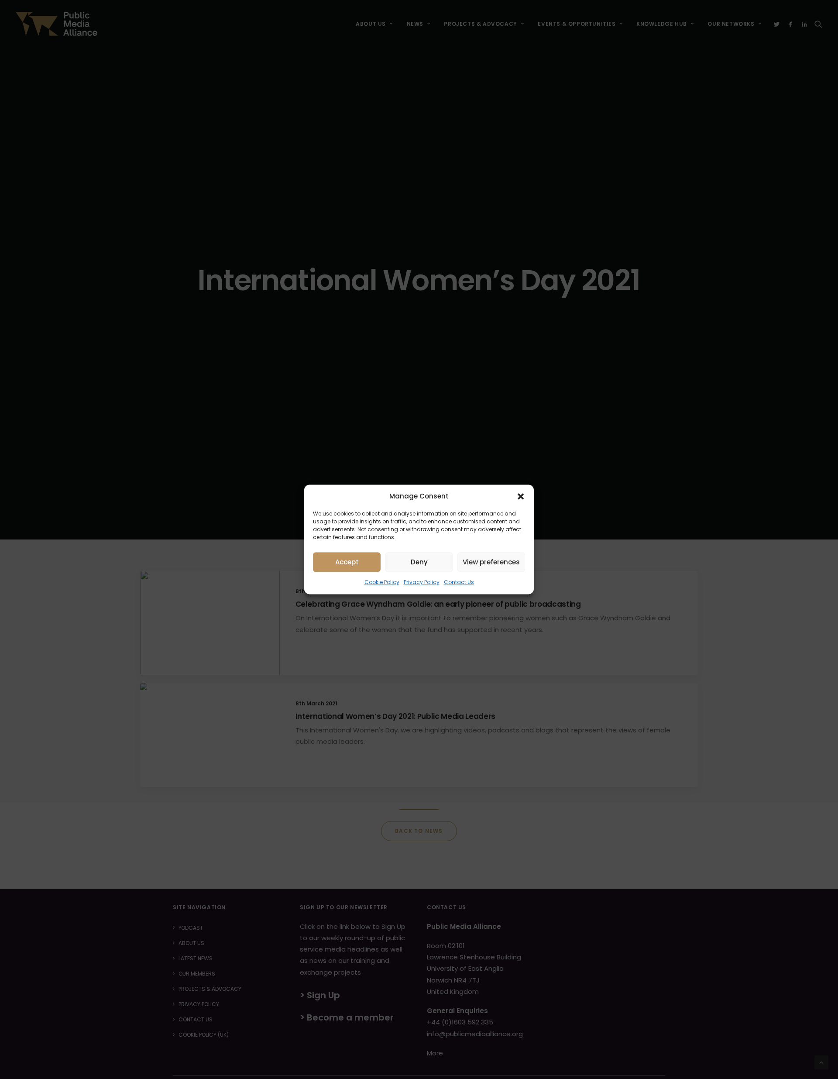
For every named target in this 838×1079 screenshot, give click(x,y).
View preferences (491, 562)
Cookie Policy (381, 582)
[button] (520, 496)
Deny (419, 562)
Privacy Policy (422, 582)
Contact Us (459, 582)
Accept (347, 562)
